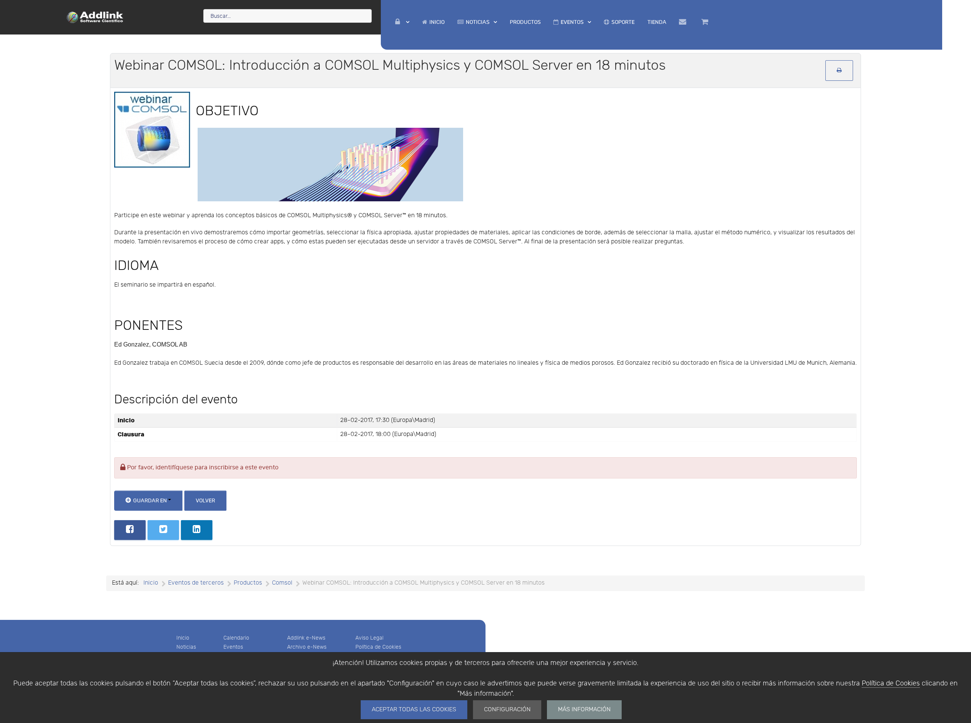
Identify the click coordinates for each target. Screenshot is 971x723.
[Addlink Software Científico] (95, 16)
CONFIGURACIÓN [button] (507, 709)
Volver (205, 500)
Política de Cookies (891, 683)
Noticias (186, 647)
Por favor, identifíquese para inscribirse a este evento (202, 467)
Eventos (233, 647)
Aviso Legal (369, 638)
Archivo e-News (307, 647)
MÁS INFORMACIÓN (584, 709)
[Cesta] (706, 22)
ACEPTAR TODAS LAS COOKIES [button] (414, 709)
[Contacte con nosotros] (684, 22)
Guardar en (150, 500)
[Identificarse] (402, 22)
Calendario (236, 638)
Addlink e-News (306, 638)
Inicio (182, 638)
